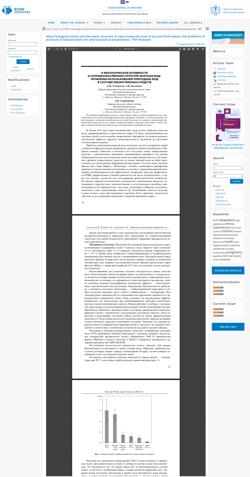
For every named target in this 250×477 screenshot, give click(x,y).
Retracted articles (228, 270)
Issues (98, 23)
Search (215, 164)
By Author (221, 193)
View (13, 85)
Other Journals (223, 204)
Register (30, 69)
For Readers (17, 105)
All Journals (193, 23)
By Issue (220, 189)
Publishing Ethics (139, 23)
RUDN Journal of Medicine (125, 10)
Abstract (221, 68)
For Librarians (18, 112)
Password (12, 48)
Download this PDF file (192, 44)
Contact (116, 23)
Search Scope (218, 172)
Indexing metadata (226, 76)
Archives (56, 29)
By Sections (222, 200)
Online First (228, 326)
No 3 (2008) (65, 29)
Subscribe (16, 89)
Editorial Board (167, 23)
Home (51, 23)
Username (12, 40)
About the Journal (73, 23)
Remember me (16, 57)
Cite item (221, 80)
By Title (219, 197)
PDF (199, 29)
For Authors (17, 109)
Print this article (225, 72)
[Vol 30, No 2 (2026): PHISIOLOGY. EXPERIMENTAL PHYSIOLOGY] (228, 140)
